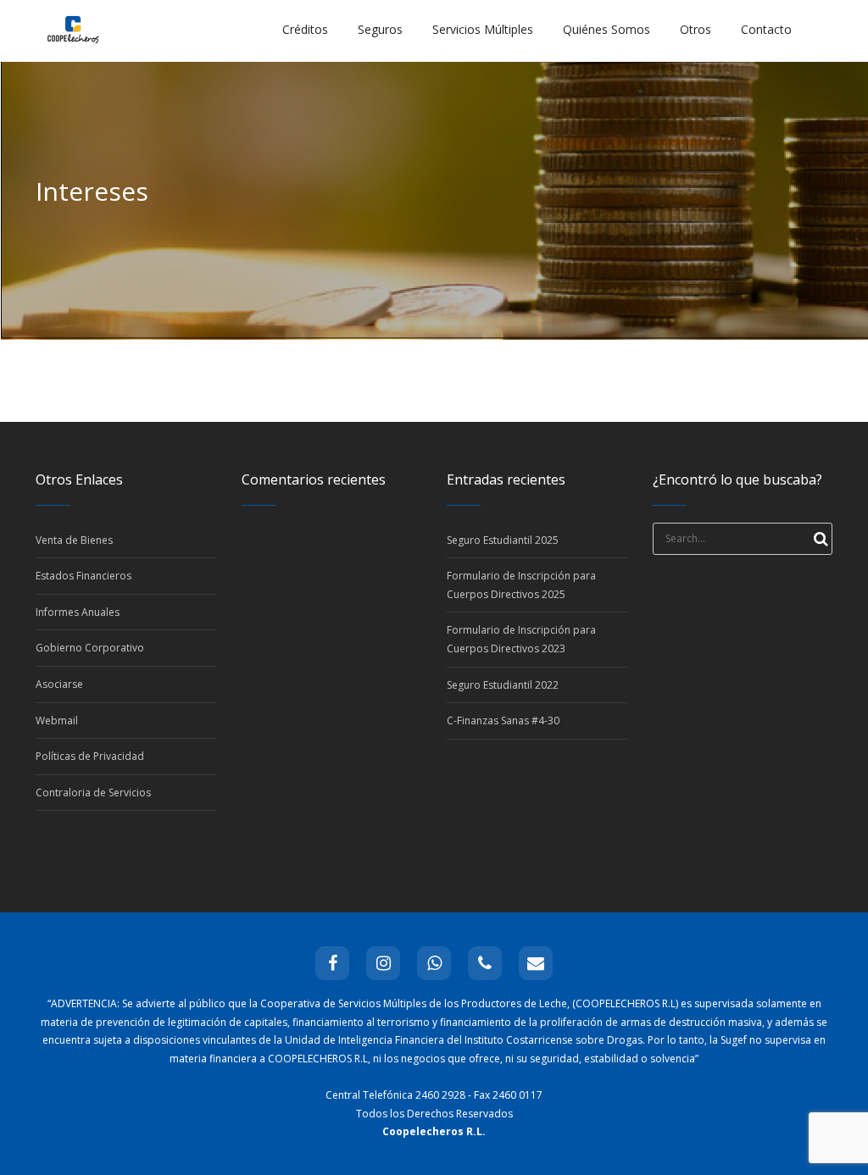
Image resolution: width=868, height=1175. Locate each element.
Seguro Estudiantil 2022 (503, 685)
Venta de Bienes (74, 540)
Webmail (57, 720)
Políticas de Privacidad (90, 756)
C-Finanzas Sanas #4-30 (503, 720)
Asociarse (59, 684)
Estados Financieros (83, 575)
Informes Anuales (78, 612)
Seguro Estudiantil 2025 (503, 540)
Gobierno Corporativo (90, 647)
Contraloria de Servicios (93, 792)
